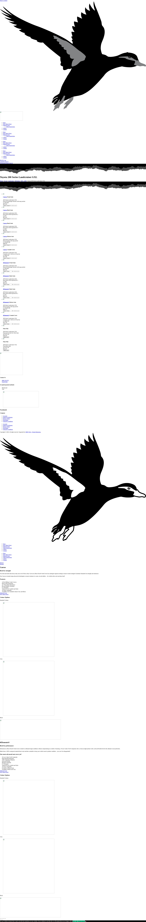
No (76, 921)
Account (5, 416)
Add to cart (14, 205)
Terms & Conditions (8, 421)
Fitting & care (6, 125)
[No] (85, 921)
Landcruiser (11, 181)
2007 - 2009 (24, 181)
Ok (74, 921)
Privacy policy (81, 921)
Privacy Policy (6, 418)
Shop (4, 122)
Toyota (5, 181)
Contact (5, 129)
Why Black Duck (7, 124)
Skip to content (3, 0)
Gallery (5, 128)
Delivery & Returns (7, 417)
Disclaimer (5, 420)
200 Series (17, 181)
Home (1, 181)
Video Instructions (10, 126)
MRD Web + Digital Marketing (33, 432)
